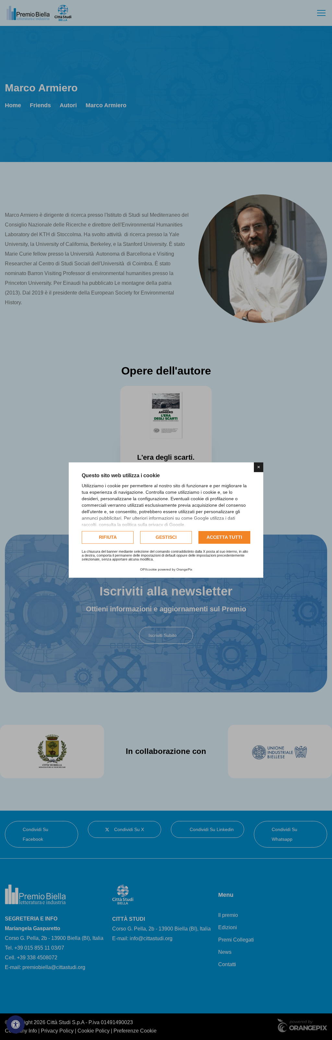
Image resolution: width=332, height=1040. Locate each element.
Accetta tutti (224, 537)
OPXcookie (148, 569)
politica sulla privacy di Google (153, 524)
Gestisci (166, 537)
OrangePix (184, 569)
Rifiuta (108, 537)
